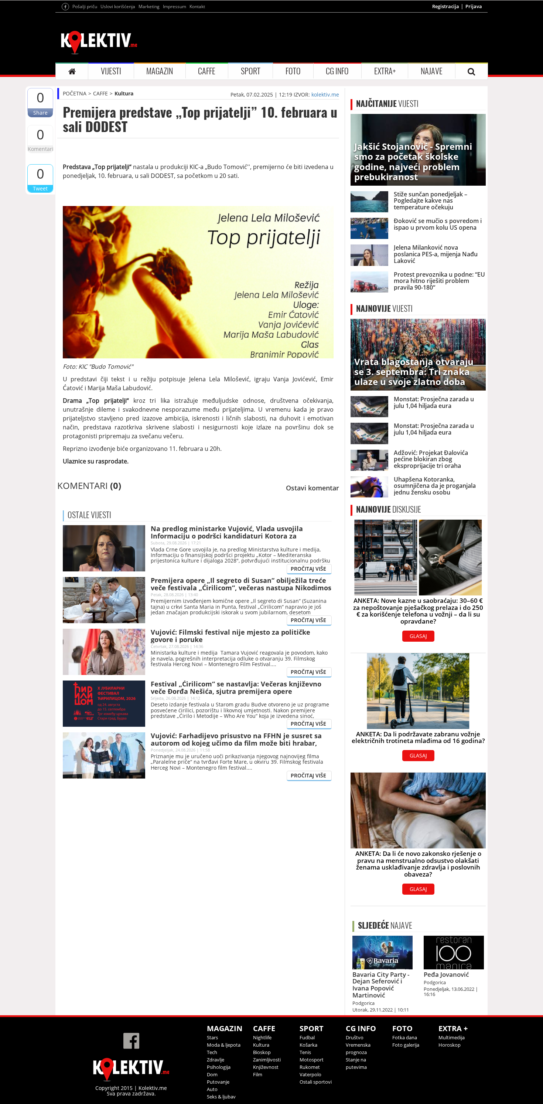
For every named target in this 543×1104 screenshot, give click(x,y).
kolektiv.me (325, 94)
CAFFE (206, 71)
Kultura (124, 93)
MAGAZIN (159, 71)
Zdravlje (215, 1059)
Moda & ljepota (223, 1044)
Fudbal (307, 1037)
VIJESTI (111, 71)
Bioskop (262, 1052)
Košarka (308, 1044)
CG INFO (337, 71)
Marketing (149, 6)
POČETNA (74, 93)
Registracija (445, 6)
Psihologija (218, 1067)
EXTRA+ (385, 71)
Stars (212, 1037)
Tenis (305, 1052)
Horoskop (449, 1044)
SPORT (250, 71)
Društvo (354, 1037)
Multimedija (451, 1037)
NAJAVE (432, 71)
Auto (212, 1089)
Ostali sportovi (316, 1081)
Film (257, 1074)
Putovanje (218, 1081)
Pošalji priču (84, 6)
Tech (212, 1052)
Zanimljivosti (267, 1059)
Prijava (473, 6)
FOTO (293, 71)
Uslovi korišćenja (117, 6)
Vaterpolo (310, 1074)
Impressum (174, 6)
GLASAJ (418, 635)
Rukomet (310, 1067)
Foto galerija (405, 1044)
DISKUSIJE (388, 509)
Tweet (40, 188)
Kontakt (197, 6)
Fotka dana (404, 1037)
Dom (212, 1074)
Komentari (40, 148)
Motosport (312, 1059)
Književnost (266, 1067)
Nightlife (262, 1037)
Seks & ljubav (221, 1096)
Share (40, 112)
